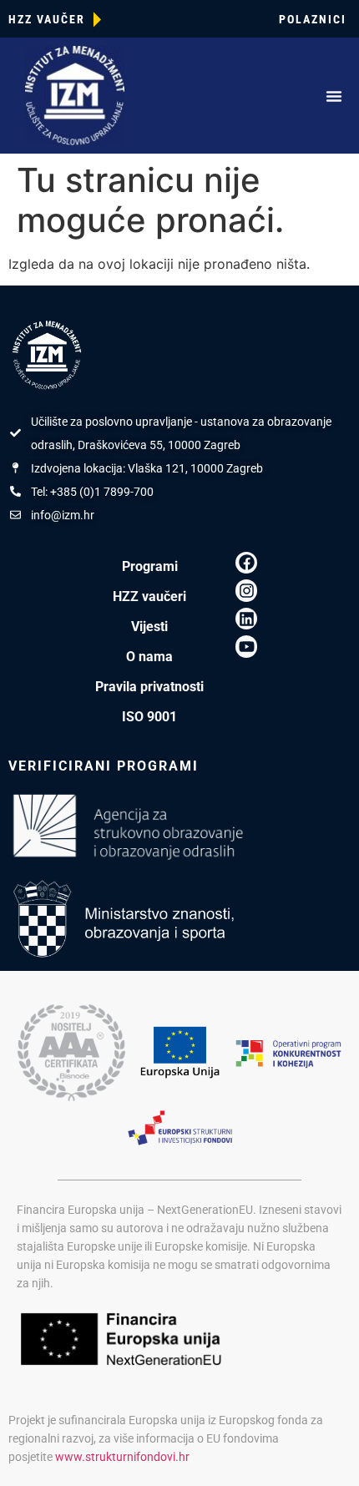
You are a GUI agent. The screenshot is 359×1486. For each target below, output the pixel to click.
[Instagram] (246, 590)
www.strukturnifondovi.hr (122, 1456)
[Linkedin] (246, 619)
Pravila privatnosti (149, 687)
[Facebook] (246, 563)
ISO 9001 (149, 717)
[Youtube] (246, 646)
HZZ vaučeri (149, 596)
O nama (149, 657)
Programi (150, 566)
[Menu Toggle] (334, 96)
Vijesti (149, 626)
